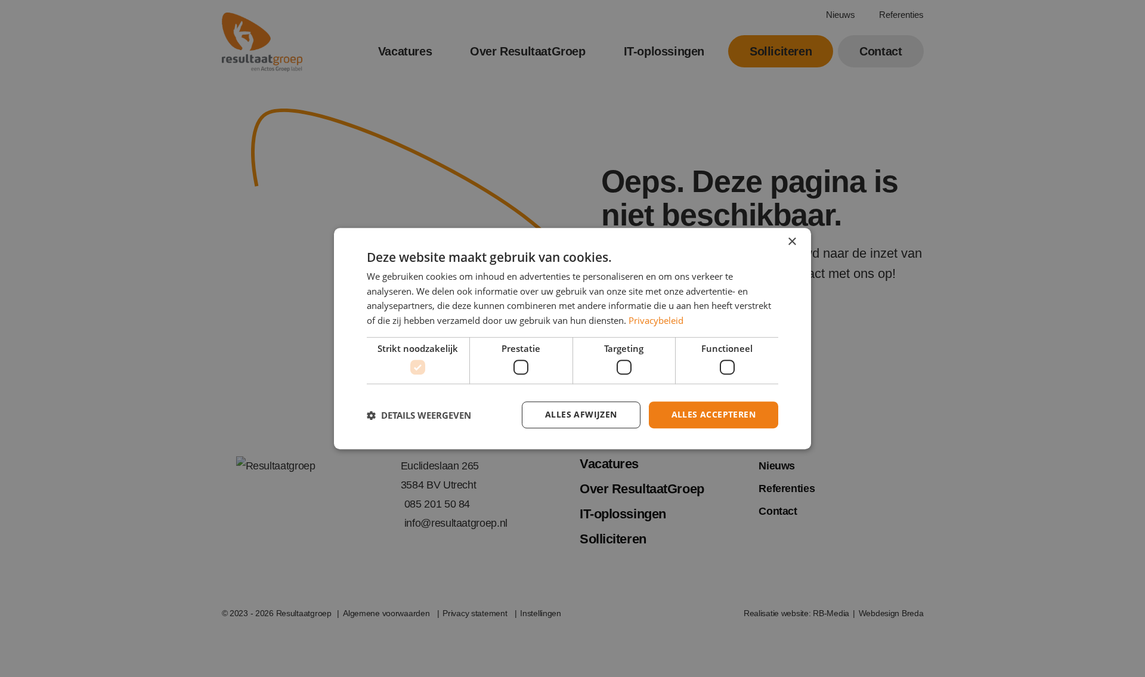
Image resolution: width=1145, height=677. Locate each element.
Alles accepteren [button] (713, 415)
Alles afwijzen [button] (581, 415)
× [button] (791, 241)
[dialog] (572, 339)
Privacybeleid (656, 320)
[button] (419, 415)
